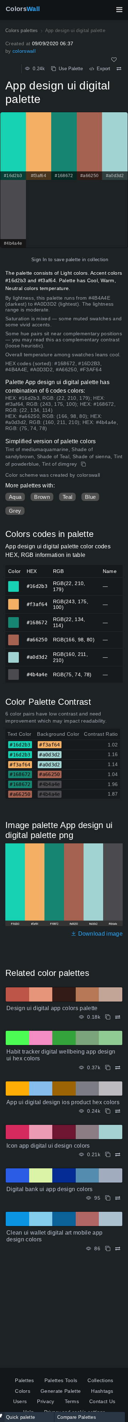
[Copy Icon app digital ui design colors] (107, 1154)
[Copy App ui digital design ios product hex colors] (107, 1111)
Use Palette (69, 68)
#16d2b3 (14, 583)
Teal (67, 497)
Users (20, 1401)
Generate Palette (61, 1391)
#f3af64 (14, 601)
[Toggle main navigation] (119, 9)
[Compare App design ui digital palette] (119, 68)
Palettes (24, 1380)
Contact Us (102, 1401)
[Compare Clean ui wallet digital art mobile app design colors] (117, 1248)
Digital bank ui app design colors (49, 1189)
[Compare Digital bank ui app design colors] (117, 1198)
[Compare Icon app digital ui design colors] (117, 1154)
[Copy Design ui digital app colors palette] (107, 1017)
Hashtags (102, 1391)
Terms (72, 1401)
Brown (42, 497)
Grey (15, 511)
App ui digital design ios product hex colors (62, 1102)
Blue (90, 497)
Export (102, 68)
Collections (100, 1380)
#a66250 (14, 636)
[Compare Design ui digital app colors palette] (117, 1017)
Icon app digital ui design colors (48, 1146)
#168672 (14, 619)
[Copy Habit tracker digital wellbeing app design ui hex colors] (107, 1067)
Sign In (39, 259)
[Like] (114, 59)
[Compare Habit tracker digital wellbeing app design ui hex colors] (117, 1067)
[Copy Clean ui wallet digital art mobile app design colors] (107, 1248)
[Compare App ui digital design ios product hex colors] (117, 1111)
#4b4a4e (14, 671)
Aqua (15, 497)
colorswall (24, 51)
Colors (23, 8)
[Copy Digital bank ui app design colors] (107, 1198)
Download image (99, 934)
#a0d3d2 (14, 654)
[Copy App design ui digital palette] (84, 464)
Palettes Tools (60, 1380)
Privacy (45, 1401)
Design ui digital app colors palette (52, 1008)
